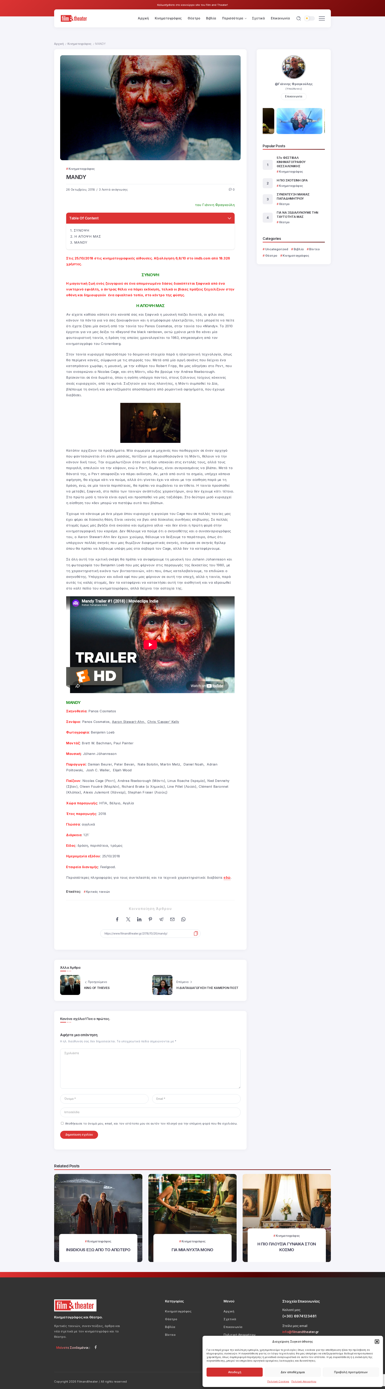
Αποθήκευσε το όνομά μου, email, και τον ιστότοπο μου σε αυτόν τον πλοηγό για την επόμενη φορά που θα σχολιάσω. (151, 1123)
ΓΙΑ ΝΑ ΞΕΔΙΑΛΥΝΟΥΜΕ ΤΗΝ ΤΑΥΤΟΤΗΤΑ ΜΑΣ (297, 215)
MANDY (80, 242)
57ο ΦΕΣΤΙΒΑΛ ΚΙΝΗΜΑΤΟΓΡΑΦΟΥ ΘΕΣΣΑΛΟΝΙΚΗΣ (291, 162)
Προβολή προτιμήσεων (351, 1372)
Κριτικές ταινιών (98, 891)
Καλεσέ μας (291, 1310)
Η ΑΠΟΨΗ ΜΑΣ (87, 236)
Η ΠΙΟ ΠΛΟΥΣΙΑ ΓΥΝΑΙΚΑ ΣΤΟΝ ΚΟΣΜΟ (286, 1246)
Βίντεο (314, 249)
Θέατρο (271, 255)
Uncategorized (276, 249)
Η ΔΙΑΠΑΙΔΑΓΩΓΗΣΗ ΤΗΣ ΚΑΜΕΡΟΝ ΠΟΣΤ (207, 988)
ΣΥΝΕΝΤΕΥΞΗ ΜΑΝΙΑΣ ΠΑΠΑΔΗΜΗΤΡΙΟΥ (293, 196)
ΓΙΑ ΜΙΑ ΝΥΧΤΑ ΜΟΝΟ (192, 1249)
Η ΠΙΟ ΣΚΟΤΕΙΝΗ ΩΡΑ (292, 180)
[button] (377, 1342)
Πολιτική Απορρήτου (303, 1381)
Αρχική (59, 43)
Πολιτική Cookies (278, 1381)
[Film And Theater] (74, 18)
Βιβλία (299, 249)
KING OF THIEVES (97, 988)
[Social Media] (95, 1347)
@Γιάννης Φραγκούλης (294, 84)
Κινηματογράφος (80, 43)
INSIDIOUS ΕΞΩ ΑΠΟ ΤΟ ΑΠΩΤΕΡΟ (98, 1249)
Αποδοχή (234, 1372)
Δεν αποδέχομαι (293, 1372)
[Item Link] (98, 1218)
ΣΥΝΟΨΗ (81, 230)
